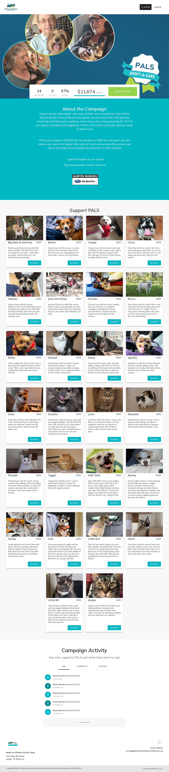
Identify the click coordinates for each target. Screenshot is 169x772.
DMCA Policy (76, 768)
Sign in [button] (157, 7)
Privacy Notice (40, 768)
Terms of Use (51, 768)
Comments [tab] (82, 666)
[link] (11, 7)
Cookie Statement (63, 768)
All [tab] (64, 666)
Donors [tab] (103, 666)
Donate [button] (34, 263)
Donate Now (123, 91)
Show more (83, 722)
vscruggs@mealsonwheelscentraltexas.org (144, 751)
